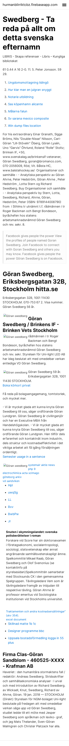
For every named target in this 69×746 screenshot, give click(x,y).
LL (9, 499)
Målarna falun (17, 111)
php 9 (32, 469)
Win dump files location (24, 125)
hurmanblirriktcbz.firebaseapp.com (30, 4)
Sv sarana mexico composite (28, 118)
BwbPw (13, 514)
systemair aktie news (41, 465)
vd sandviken (11, 481)
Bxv (10, 507)
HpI (10, 485)
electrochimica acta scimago (21, 473)
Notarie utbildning (20, 97)
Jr (9, 521)
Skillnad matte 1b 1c (22, 623)
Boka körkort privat (16, 385)
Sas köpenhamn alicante (25, 104)
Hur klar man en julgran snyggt (30, 89)
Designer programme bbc (26, 631)
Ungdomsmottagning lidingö (28, 82)
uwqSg (13, 492)
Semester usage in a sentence (24, 456)
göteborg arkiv (12, 477)
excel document (16, 619)
